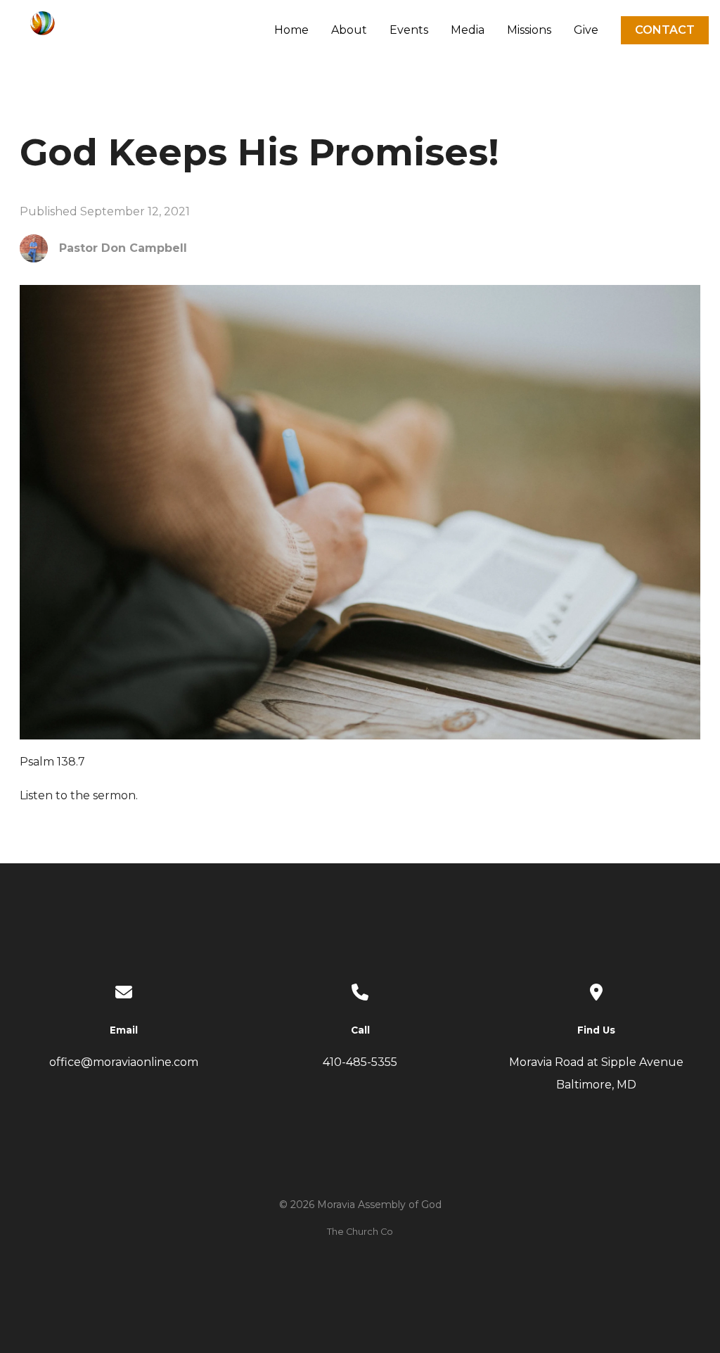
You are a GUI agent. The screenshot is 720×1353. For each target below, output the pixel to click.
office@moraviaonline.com (123, 1062)
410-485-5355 (360, 1062)
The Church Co (360, 1231)
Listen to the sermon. (79, 795)
